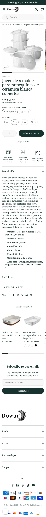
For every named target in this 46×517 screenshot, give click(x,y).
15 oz (33, 122)
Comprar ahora (23, 141)
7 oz (14, 122)
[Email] (31, 295)
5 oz (6, 122)
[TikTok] (28, 485)
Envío (4, 102)
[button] (23, 17)
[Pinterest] (22, 295)
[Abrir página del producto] (11, 319)
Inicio (4, 25)
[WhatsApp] (26, 295)
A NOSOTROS (10, 112)
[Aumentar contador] (14, 133)
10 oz (24, 122)
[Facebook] (13, 295)
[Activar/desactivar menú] (4, 9)
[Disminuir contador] (4, 133)
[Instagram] (17, 485)
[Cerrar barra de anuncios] (43, 2)
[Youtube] (33, 485)
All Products (15, 25)
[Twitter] (18, 295)
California (25, 112)
